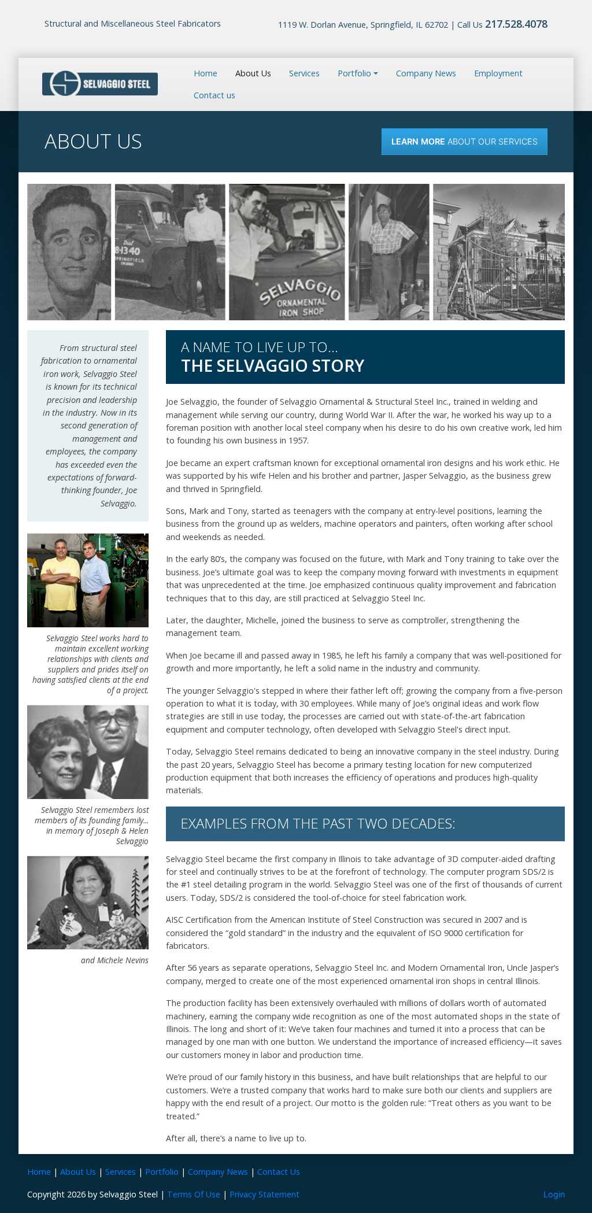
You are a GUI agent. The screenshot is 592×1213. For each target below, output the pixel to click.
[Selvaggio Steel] (100, 83)
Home (205, 73)
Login (554, 1194)
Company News (426, 73)
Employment (498, 73)
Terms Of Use (193, 1194)
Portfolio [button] (354, 73)
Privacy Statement (264, 1194)
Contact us (214, 95)
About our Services (464, 141)
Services (304, 73)
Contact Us (278, 1171)
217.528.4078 (516, 24)
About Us (253, 73)
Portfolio (162, 1171)
